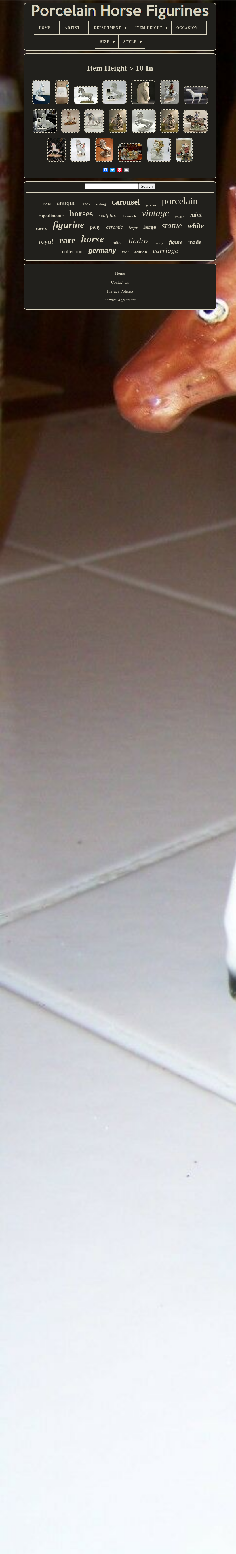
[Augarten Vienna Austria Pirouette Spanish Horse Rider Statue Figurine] (169, 104)
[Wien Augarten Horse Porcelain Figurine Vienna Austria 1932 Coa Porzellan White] (114, 104)
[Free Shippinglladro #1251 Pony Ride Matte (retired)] (118, 133)
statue (172, 225)
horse (92, 238)
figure (175, 242)
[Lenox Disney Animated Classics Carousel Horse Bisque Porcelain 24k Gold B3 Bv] (62, 104)
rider (47, 204)
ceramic (114, 227)
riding (101, 204)
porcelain (180, 201)
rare (67, 240)
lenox (85, 204)
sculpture (108, 215)
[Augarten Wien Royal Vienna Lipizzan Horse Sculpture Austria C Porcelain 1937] (143, 133)
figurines (41, 228)
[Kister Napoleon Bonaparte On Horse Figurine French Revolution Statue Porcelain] (159, 162)
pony (95, 227)
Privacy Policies (120, 291)
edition (140, 252)
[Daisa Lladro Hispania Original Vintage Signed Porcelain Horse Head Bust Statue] (143, 104)
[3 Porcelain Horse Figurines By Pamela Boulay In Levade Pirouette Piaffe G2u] (41, 104)
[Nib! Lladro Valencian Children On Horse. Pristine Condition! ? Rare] (195, 133)
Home (120, 273)
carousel (126, 201)
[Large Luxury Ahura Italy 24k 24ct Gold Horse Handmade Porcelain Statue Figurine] (196, 104)
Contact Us (120, 282)
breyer (133, 227)
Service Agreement (120, 300)
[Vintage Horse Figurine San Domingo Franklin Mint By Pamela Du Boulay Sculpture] (70, 133)
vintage (155, 213)
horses (81, 213)
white (196, 226)
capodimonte (51, 215)
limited (116, 242)
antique (66, 202)
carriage (165, 250)
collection (72, 251)
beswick (129, 216)
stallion (179, 216)
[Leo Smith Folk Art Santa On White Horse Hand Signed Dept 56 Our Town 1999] (184, 162)
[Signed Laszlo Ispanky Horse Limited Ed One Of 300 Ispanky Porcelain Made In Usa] (86, 104)
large (149, 227)
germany (102, 250)
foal (125, 252)
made (194, 242)
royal (46, 241)
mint (196, 214)
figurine (68, 225)
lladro (138, 241)
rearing (158, 243)
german (151, 205)
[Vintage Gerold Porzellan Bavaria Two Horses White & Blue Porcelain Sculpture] (94, 133)
